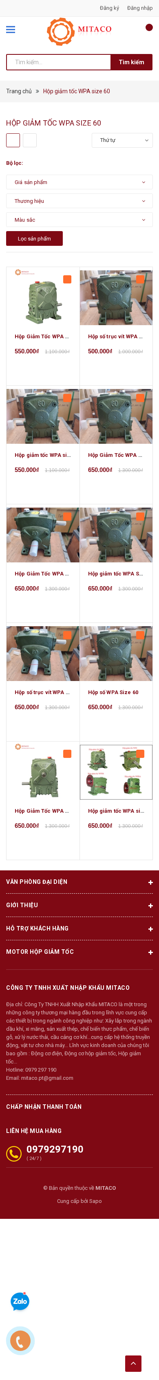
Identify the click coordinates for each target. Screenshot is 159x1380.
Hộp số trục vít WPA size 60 (49, 692)
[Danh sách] (30, 140)
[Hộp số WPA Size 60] (116, 653)
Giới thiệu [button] (22, 905)
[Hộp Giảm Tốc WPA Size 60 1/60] (43, 297)
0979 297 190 (40, 1070)
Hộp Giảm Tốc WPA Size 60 (49, 811)
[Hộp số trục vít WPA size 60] (43, 653)
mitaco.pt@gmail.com (47, 1078)
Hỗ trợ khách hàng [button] (37, 928)
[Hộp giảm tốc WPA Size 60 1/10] (116, 535)
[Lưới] (13, 140)
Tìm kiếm (131, 62)
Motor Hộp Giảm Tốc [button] (40, 951)
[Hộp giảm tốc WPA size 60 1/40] (43, 416)
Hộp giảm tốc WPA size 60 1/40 (54, 455)
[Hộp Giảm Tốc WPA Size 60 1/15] (43, 535)
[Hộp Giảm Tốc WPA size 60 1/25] (116, 416)
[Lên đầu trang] (133, 1363)
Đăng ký (109, 8)
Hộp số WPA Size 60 (113, 692)
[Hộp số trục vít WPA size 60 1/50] (116, 297)
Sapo (95, 1201)
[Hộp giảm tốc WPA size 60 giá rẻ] (116, 772)
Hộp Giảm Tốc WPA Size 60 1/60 (55, 336)
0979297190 (55, 1149)
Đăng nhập (140, 8)
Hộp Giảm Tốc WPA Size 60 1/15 (55, 574)
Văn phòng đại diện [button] (36, 882)
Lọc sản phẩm (34, 239)
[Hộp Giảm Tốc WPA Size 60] (43, 772)
